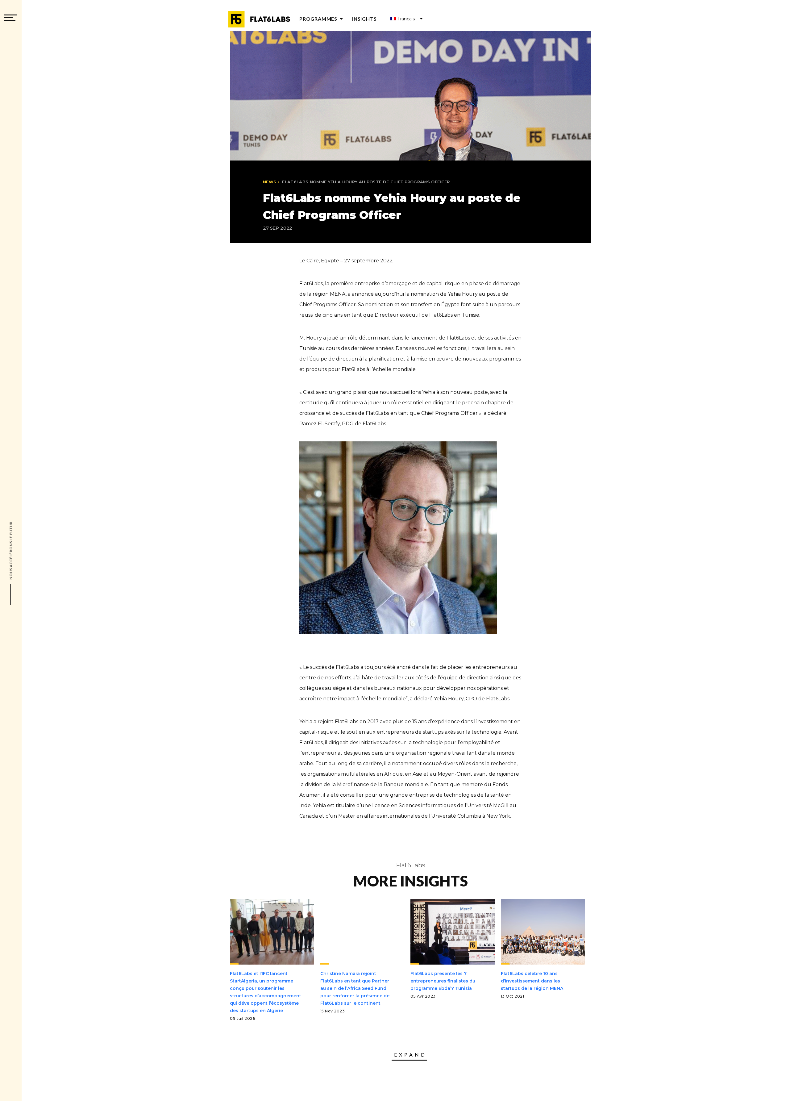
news (269, 181)
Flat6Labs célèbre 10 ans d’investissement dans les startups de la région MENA (532, 981)
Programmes (322, 19)
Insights (364, 19)
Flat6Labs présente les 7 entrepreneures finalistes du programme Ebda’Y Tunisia (442, 981)
